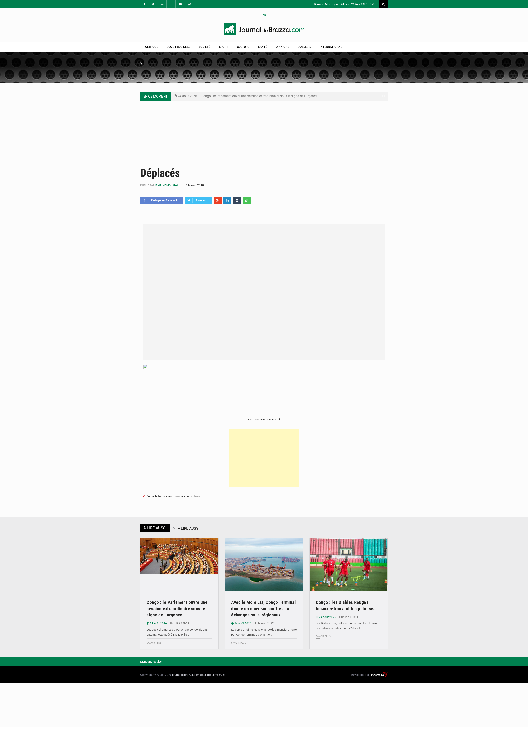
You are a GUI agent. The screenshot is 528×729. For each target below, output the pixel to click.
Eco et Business (179, 46)
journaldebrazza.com (185, 674)
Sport (224, 46)
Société (205, 46)
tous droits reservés (212, 674)
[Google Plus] (218, 200)
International (331, 46)
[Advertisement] (264, 132)
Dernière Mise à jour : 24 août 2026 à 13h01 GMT (344, 4)
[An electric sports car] (179, 564)
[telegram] (237, 200)
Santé (263, 46)
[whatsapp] (247, 200)
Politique (151, 46)
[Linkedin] (227, 200)
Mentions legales (151, 661)
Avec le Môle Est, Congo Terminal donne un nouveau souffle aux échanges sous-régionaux (263, 609)
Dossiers (305, 46)
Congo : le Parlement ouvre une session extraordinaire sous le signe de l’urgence (259, 96)
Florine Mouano (167, 185)
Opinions (283, 46)
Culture (243, 46)
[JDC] (264, 29)
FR (264, 14)
